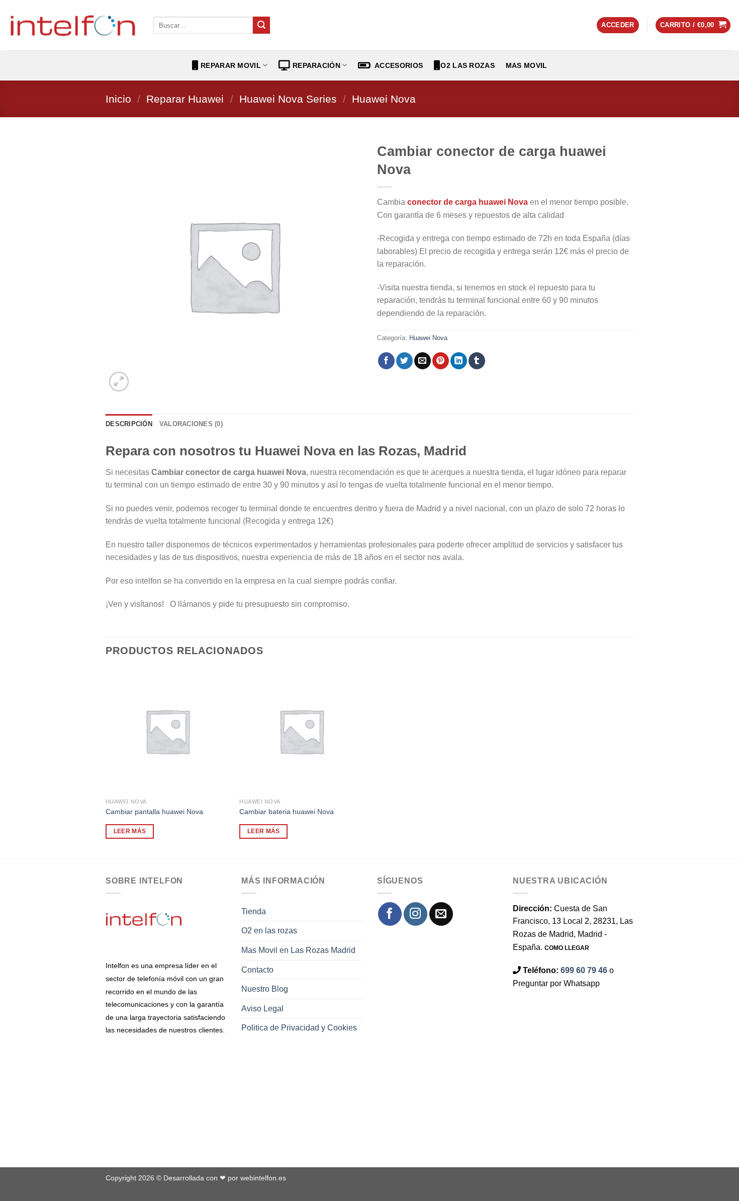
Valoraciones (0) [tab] (191, 424)
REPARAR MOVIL (230, 65)
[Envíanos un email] (441, 914)
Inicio (118, 99)
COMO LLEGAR (566, 947)
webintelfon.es (263, 1178)
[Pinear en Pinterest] (440, 360)
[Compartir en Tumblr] (477, 360)
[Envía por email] (422, 360)
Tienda (253, 911)
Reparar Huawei (185, 99)
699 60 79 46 (584, 970)
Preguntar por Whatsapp (556, 983)
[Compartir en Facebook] (386, 360)
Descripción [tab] (129, 424)
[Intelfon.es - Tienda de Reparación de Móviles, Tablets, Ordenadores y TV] (73, 25)
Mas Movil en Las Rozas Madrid (298, 950)
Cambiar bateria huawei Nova (286, 812)
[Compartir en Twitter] (404, 360)
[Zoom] (119, 381)
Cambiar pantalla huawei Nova (154, 812)
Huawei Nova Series (288, 99)
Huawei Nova (384, 99)
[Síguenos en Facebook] (390, 914)
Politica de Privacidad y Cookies (299, 1027)
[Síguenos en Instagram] (415, 914)
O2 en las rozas (269, 930)
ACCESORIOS (397, 65)
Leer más (130, 831)
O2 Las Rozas (467, 65)
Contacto (257, 970)
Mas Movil (526, 65)
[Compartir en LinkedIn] (458, 360)
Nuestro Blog (264, 989)
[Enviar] (261, 25)
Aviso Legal (262, 1008)
